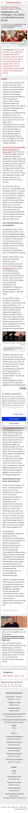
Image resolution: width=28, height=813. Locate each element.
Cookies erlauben (14, 419)
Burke (7, 587)
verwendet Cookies (18, 414)
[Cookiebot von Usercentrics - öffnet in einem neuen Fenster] (19, 388)
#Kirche (5, 675)
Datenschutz (23, 807)
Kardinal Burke (7, 268)
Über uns (3, 807)
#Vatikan (17, 675)
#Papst (22, 675)
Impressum (14, 807)
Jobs (9, 807)
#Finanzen (10, 675)
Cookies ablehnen (14, 423)
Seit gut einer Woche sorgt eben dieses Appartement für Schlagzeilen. (14, 149)
